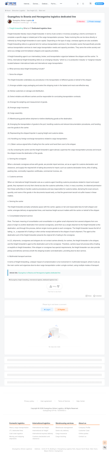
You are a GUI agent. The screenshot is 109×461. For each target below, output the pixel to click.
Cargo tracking (61, 436)
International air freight (40, 430)
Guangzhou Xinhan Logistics (22, 20)
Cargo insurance (61, 433)
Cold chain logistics (16, 433)
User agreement (46, 401)
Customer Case (84, 430)
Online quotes (83, 433)
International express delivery (42, 433)
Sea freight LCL (32, 10)
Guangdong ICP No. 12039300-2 (54, 410)
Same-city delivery (62, 430)
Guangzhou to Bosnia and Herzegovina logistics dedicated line (42, 16)
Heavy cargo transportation (19, 427)
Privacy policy (29, 401)
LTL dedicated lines (16, 430)
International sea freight (40, 427)
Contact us (82, 436)
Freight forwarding (16, 28)
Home (8, 10)
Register (62, 309)
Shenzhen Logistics (18, 10)
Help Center (80, 401)
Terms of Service (64, 401)
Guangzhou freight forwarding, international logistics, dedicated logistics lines (34, 280)
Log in (48, 309)
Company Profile (84, 427)
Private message (94, 21)
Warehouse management (64, 427)
